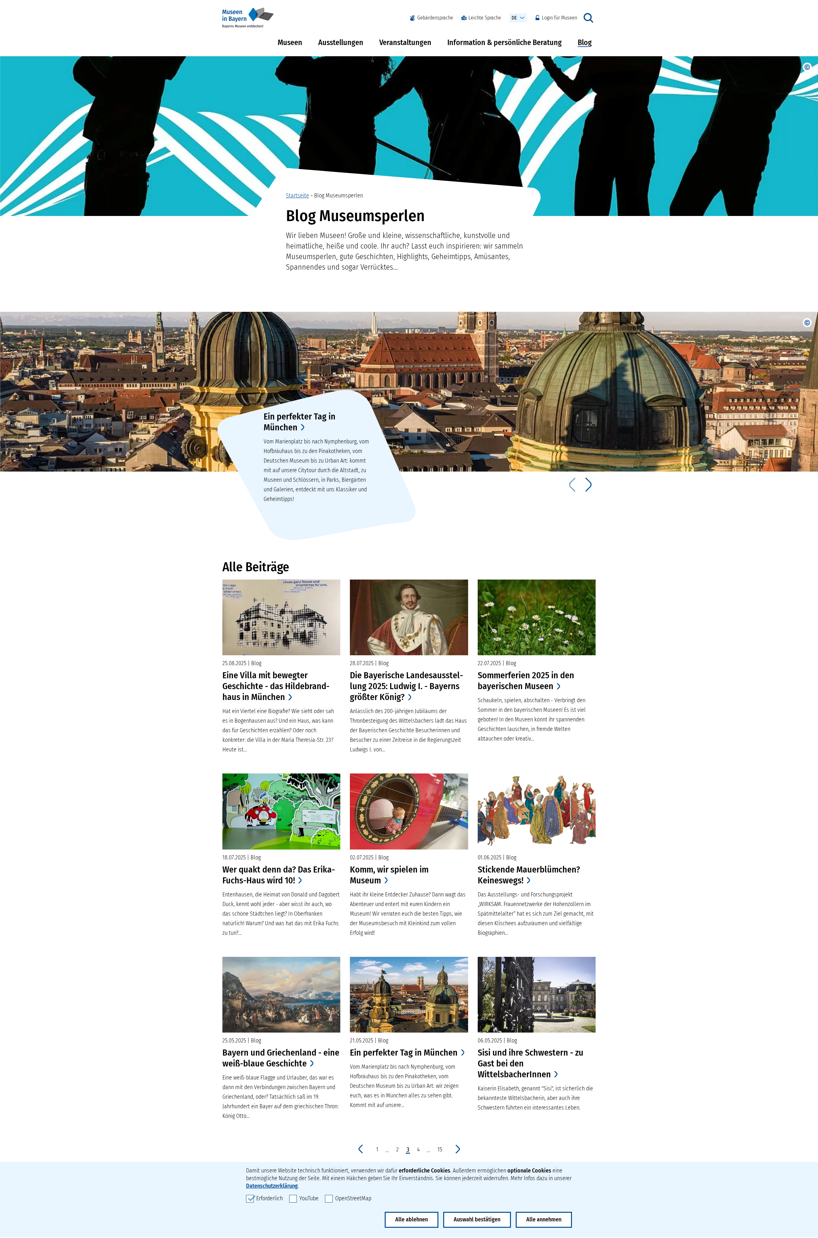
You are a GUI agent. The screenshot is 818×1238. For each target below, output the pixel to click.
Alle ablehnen (411, 1219)
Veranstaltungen (405, 42)
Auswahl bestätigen (477, 1219)
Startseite (297, 195)
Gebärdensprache (435, 18)
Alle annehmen (543, 1219)
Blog (585, 42)
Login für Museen (559, 18)
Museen (290, 42)
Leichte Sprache (484, 18)
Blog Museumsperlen (338, 195)
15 (440, 1149)
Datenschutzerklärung (272, 1185)
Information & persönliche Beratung (504, 42)
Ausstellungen (340, 42)
